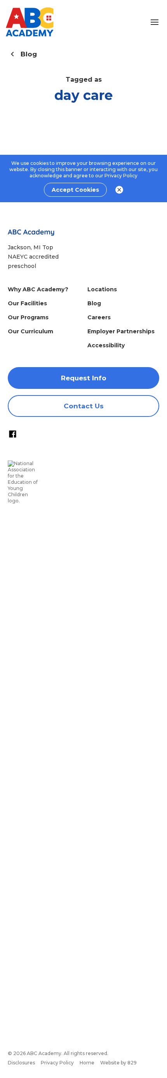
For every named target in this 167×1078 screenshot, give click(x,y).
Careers (99, 317)
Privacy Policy (120, 175)
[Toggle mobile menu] (154, 22)
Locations (102, 289)
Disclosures (21, 1063)
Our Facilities (27, 303)
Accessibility (106, 345)
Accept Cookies (75, 189)
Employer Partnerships (121, 331)
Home (87, 1063)
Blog (94, 303)
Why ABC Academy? (38, 289)
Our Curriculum (30, 331)
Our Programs (28, 317)
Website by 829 (118, 1063)
